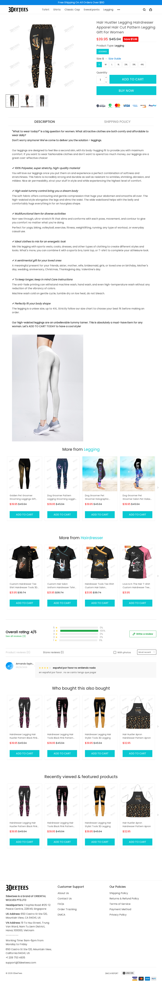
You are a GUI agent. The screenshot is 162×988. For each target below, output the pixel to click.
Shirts (57, 9)
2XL (126, 64)
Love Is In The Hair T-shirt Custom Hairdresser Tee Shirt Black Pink (136, 585)
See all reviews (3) (16, 636)
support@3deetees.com (21, 962)
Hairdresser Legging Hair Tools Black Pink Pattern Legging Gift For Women (60, 736)
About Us (63, 893)
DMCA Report (111, 973)
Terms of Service (120, 904)
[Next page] (158, 488)
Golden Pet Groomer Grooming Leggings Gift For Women (23, 497)
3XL (134, 64)
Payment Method (120, 909)
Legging (108, 9)
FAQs (61, 904)
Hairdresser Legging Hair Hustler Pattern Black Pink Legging (23, 736)
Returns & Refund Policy (124, 898)
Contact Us (65, 898)
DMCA (61, 914)
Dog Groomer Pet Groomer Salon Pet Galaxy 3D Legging (137, 497)
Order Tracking (67, 909)
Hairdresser (92, 538)
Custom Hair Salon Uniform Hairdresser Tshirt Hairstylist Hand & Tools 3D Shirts (61, 585)
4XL (142, 64)
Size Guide (115, 58)
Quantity (102, 72)
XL (118, 64)
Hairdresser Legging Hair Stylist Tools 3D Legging (98, 736)
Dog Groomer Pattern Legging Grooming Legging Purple (62, 497)
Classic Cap (72, 9)
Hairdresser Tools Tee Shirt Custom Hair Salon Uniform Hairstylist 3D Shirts (99, 585)
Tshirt (46, 9)
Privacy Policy (118, 914)
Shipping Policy (118, 893)
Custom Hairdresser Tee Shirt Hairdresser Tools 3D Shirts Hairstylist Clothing (23, 585)
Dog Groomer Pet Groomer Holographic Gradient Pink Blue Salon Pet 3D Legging (98, 497)
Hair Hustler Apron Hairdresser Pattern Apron (137, 736)
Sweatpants (92, 9)
